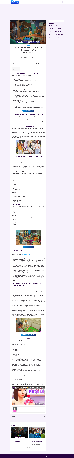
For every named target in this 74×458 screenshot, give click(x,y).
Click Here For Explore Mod (28, 247)
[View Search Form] (63, 2)
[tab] (27, 447)
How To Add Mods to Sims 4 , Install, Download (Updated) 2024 (36, 441)
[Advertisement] (37, 10)
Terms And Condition (58, 456)
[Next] (44, 437)
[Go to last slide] (13, 437)
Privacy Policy (46, 456)
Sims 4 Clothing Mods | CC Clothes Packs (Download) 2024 (39, 418)
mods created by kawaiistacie (24, 253)
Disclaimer (52, 456)
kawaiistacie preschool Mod (27, 254)
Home (54, 1)
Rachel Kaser (26, 52)
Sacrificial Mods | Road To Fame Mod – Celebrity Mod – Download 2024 (18, 418)
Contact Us (41, 456)
